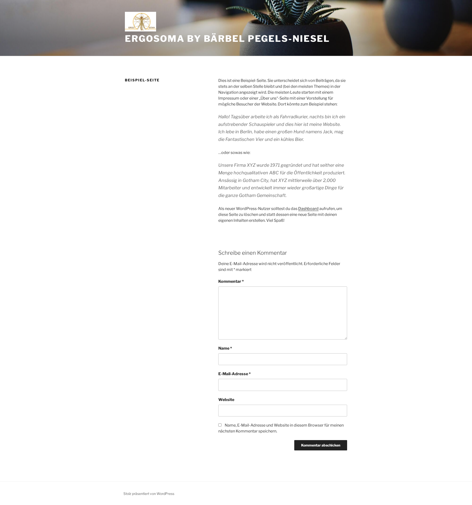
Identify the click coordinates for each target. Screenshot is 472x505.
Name (225, 348)
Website (226, 399)
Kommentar (231, 281)
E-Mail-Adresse (234, 373)
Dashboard (308, 208)
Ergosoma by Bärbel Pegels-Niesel (227, 38)
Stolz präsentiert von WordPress (148, 493)
